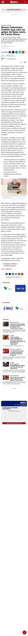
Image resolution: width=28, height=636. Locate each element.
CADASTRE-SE (23, 405)
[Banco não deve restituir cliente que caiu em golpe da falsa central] (6, 378)
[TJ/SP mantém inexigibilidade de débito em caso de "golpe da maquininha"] (6, 365)
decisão (8, 269)
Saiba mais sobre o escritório (14, 423)
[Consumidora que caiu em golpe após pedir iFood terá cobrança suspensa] (6, 352)
